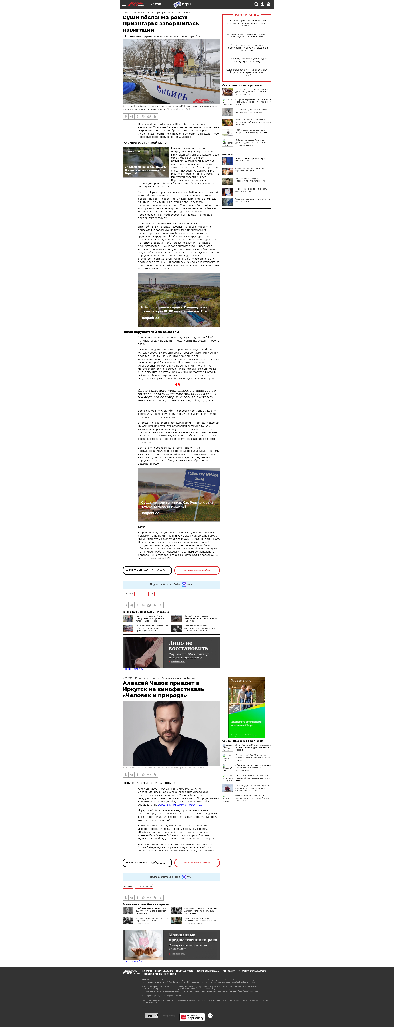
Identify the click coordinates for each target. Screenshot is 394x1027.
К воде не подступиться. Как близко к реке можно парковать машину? (177, 504)
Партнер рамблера (169, 1016)
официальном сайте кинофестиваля (181, 804)
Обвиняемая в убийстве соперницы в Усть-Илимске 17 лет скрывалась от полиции (200, 628)
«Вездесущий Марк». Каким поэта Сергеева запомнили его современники (152, 920)
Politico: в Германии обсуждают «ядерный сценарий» (250, 170)
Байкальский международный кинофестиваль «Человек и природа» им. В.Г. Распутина (164, 767)
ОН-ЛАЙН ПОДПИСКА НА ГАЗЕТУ (252, 971)
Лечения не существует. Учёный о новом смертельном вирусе (251, 110)
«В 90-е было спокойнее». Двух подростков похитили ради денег (251, 131)
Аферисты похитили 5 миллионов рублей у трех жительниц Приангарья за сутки (152, 628)
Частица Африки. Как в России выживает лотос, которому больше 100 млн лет (252, 798)
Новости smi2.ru (133, 668)
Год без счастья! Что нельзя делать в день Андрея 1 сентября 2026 (246, 35)
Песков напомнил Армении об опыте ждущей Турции (252, 200)
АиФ (188, 109)
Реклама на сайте (164, 971)
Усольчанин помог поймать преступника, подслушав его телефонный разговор (150, 618)
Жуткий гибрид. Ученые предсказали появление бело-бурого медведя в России (253, 747)
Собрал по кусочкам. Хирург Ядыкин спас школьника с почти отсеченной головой (253, 101)
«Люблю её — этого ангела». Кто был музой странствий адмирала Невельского (151, 910)
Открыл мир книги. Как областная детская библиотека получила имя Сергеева (200, 910)
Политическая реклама (208, 971)
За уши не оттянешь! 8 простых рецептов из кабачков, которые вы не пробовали (253, 122)
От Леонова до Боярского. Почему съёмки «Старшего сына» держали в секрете (200, 920)
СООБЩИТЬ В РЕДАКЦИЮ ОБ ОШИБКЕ (159, 974)
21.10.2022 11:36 (129, 12)
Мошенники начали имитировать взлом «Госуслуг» (251, 190)
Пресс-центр (229, 971)
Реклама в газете (184, 971)
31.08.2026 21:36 (130, 678)
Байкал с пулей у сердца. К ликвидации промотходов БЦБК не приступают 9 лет (174, 309)
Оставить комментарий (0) (197, 570)
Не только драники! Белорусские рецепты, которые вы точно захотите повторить (247, 23)
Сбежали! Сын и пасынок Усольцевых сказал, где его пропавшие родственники (253, 767)
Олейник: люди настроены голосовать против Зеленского (250, 180)
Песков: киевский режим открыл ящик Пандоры (250, 159)
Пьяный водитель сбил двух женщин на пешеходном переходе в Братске (200, 618)
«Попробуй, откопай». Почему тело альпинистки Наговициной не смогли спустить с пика (252, 788)
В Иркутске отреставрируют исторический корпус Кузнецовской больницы (247, 48)
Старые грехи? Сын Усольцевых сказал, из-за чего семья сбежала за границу (252, 757)
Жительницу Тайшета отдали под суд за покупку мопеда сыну (247, 60)
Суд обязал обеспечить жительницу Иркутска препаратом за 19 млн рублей (246, 72)
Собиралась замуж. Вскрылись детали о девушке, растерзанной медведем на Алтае (251, 142)
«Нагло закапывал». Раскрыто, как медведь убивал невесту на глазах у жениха (252, 778)
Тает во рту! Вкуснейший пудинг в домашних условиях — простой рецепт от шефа (251, 91)
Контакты (147, 971)
